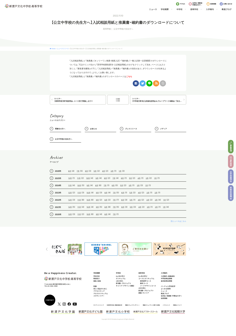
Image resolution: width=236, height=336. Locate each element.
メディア (163, 129)
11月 (79, 178)
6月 (86, 171)
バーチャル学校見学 (168, 286)
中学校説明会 (231, 176)
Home (53, 48)
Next (189, 249)
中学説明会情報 (166, 278)
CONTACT (50, 300)
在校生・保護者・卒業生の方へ (197, 4)
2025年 (58, 178)
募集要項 (231, 148)
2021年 (58, 207)
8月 (69, 171)
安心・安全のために (100, 288)
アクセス (182, 4)
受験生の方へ (60, 129)
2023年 (58, 192)
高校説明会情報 (166, 281)
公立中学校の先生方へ (123, 29)
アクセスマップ (98, 291)
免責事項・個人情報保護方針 (114, 305)
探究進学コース (145, 281)
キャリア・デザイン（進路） (125, 286)
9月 (97, 178)
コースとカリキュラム (146, 278)
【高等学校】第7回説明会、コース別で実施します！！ (73, 100)
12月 (70, 178)
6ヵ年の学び (120, 276)
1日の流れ (119, 281)
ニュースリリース (63, 48)
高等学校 (107, 29)
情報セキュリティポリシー (132, 305)
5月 (95, 171)
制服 (95, 286)
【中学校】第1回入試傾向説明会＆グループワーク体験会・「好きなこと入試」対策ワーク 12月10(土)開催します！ (159, 100)
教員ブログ (227, 9)
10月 (88, 178)
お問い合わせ (227, 4)
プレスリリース (131, 129)
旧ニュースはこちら (178, 221)
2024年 (58, 185)
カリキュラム (120, 278)
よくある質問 (165, 288)
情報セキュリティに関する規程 (151, 305)
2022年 (58, 200)
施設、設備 (97, 281)
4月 (103, 171)
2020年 (58, 214)
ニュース (153, 9)
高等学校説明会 (231, 193)
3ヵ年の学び (142, 276)
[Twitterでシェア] (143, 83)
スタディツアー (98, 296)
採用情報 (213, 4)
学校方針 (96, 276)
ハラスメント (166, 305)
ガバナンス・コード (98, 305)
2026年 (58, 171)
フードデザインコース (148, 286)
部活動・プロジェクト (123, 283)
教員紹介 (96, 278)
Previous (47, 249)
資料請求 (231, 162)
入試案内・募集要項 (168, 276)
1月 (120, 171)
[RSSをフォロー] (156, 83)
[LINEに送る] (149, 83)
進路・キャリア (143, 293)
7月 (78, 171)
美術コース (144, 283)
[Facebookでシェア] (136, 83)
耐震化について (177, 305)
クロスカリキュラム (100, 293)
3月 (112, 171)
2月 (147, 178)
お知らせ (93, 129)
